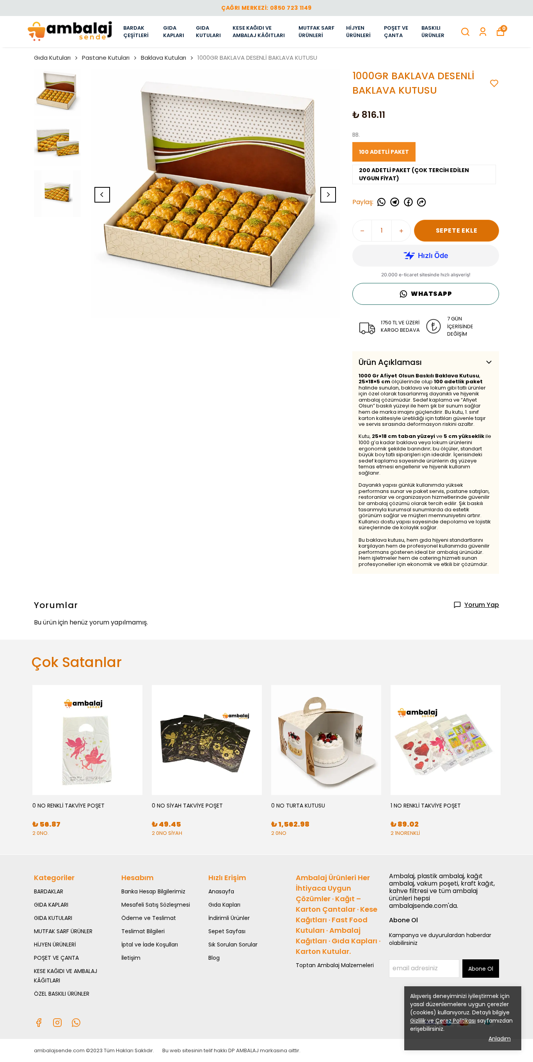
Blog (214, 958)
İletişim (130, 958)
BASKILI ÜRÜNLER (432, 31)
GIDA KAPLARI (173, 31)
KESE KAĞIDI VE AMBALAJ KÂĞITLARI (259, 31)
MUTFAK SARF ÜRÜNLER (63, 931)
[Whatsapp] (76, 1022)
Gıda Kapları (224, 905)
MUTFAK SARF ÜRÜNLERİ (316, 31)
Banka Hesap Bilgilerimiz (153, 891)
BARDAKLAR (48, 891)
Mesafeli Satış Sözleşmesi (155, 905)
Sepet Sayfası (226, 931)
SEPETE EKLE (457, 230)
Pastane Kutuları (106, 57)
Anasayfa (221, 891)
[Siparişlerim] (483, 32)
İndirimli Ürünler (229, 918)
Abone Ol (480, 969)
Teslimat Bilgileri (143, 931)
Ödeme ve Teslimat (148, 918)
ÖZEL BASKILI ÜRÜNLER (61, 994)
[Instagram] (57, 1022)
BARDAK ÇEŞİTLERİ (136, 31)
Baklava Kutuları (163, 57)
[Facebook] (38, 1022)
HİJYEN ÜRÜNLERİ (358, 31)
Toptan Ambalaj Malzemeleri (335, 965)
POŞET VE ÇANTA (396, 31)
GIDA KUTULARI (208, 31)
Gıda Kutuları (52, 57)
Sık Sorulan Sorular (233, 944)
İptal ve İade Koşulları (149, 944)
